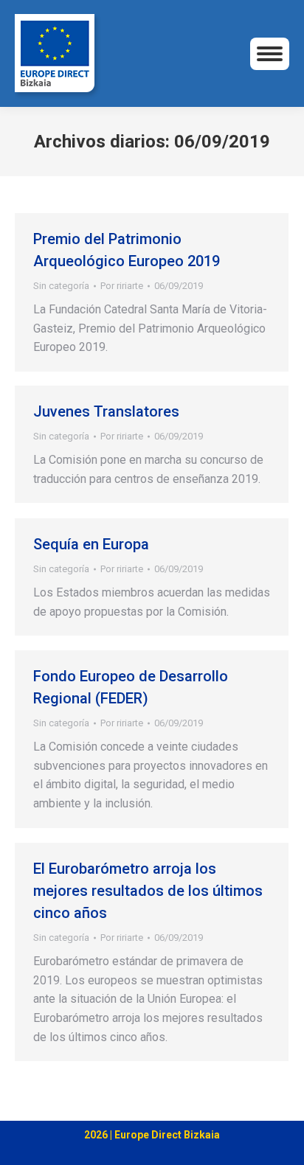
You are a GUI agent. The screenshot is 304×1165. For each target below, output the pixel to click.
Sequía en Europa (91, 544)
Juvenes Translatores (106, 411)
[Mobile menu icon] (269, 54)
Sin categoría (61, 285)
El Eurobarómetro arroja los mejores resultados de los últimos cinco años (148, 891)
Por (121, 285)
